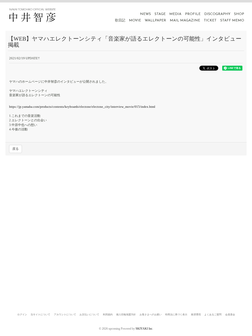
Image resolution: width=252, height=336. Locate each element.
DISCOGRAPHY (217, 14)
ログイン (22, 314)
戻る (15, 149)
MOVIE (135, 20)
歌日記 (120, 20)
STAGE (160, 14)
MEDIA (175, 14)
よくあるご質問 (212, 314)
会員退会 (230, 314)
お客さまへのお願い (151, 314)
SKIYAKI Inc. (144, 328)
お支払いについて (89, 314)
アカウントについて (65, 314)
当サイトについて (40, 314)
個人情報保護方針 (126, 314)
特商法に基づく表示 (176, 314)
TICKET (210, 20)
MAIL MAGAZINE (185, 20)
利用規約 (108, 314)
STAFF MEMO (232, 20)
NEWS (145, 14)
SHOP (239, 14)
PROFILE (193, 14)
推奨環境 (196, 314)
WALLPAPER (155, 20)
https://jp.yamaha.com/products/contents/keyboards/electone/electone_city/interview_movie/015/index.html (82, 106)
